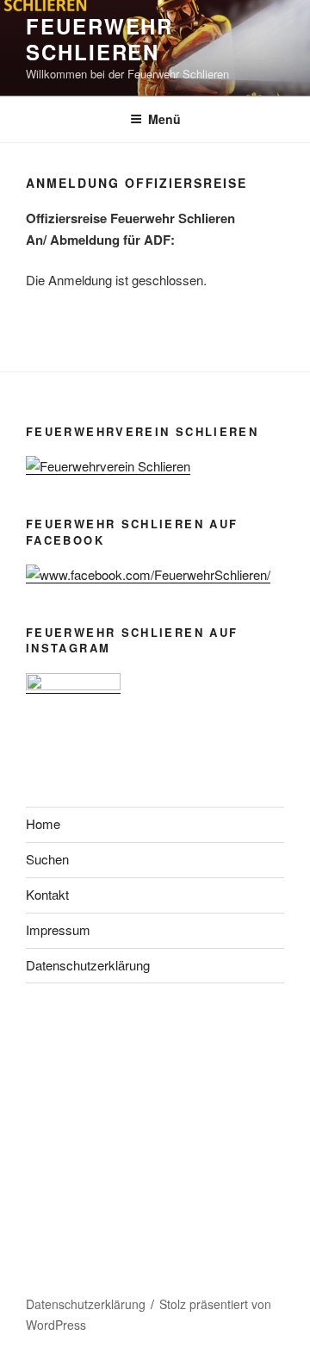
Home (43, 823)
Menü (164, 119)
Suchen (47, 859)
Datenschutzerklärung (88, 965)
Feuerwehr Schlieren (99, 38)
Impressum (58, 929)
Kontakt (47, 894)
